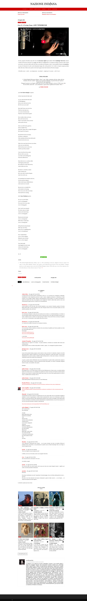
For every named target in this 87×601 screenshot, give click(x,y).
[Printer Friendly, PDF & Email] (43, 257)
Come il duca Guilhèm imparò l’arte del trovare (41, 539)
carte (19, 22)
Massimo (24, 442)
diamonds (24, 394)
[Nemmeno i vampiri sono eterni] (56, 498)
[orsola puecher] (22, 572)
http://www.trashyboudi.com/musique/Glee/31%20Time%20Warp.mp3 (35, 403)
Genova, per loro (21, 14)
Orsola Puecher (45, 282)
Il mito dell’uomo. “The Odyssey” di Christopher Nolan (25, 508)
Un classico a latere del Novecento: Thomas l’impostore (56, 539)
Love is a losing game (36, 282)
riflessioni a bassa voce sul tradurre (49, 14)
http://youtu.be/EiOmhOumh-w (28, 332)
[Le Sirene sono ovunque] (25, 530)
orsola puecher (38, 277)
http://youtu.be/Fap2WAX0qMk (28, 333)
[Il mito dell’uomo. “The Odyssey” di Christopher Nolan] (25, 498)
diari (35, 505)
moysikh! (24, 22)
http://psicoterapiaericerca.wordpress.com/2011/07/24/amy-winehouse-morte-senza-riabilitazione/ (41, 384)
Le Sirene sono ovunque (23, 539)
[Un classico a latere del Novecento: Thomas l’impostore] (56, 530)
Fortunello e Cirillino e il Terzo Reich (41, 508)
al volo (20, 505)
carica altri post (21, 553)
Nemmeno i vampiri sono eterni (56, 507)
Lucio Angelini (25, 388)
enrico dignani (25, 407)
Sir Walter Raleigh (54, 282)
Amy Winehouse (26, 282)
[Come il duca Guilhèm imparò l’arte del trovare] (41, 530)
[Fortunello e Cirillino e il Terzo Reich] (41, 498)
